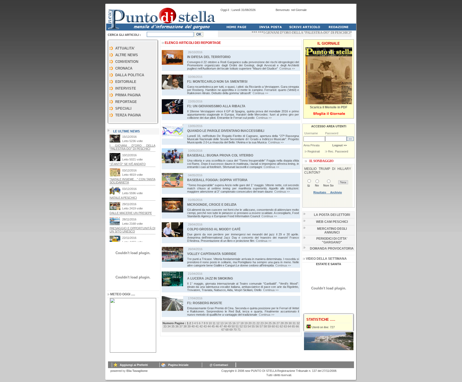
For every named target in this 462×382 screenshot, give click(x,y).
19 (246, 323)
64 (289, 326)
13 (222, 323)
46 (217, 326)
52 (241, 326)
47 (221, 326)
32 (298, 323)
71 (239, 329)
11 (214, 323)
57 (261, 326)
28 (282, 323)
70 (235, 329)
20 (250, 323)
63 (285, 326)
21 (254, 323)
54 (249, 326)
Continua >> (287, 68)
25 (270, 323)
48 (225, 326)
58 (265, 326)
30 (290, 323)
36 (177, 326)
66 (297, 326)
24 (266, 323)
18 (242, 323)
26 (274, 323)
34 (169, 326)
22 (258, 323)
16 (234, 323)
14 (226, 323)
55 (253, 326)
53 (245, 326)
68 (227, 329)
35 (173, 326)
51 (237, 326)
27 (278, 323)
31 (294, 323)
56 (257, 326)
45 (213, 326)
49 (229, 326)
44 (209, 326)
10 (210, 323)
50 (233, 326)
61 (277, 326)
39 (189, 326)
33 (165, 326)
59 (269, 326)
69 (231, 329)
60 (273, 326)
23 (262, 323)
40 (193, 326)
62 (281, 326)
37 (181, 326)
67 (223, 329)
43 (205, 326)
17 (238, 323)
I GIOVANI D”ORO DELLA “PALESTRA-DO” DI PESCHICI (299, 32)
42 (201, 326)
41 (197, 326)
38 (185, 326)
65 (293, 326)
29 (286, 323)
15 (230, 323)
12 (218, 323)
